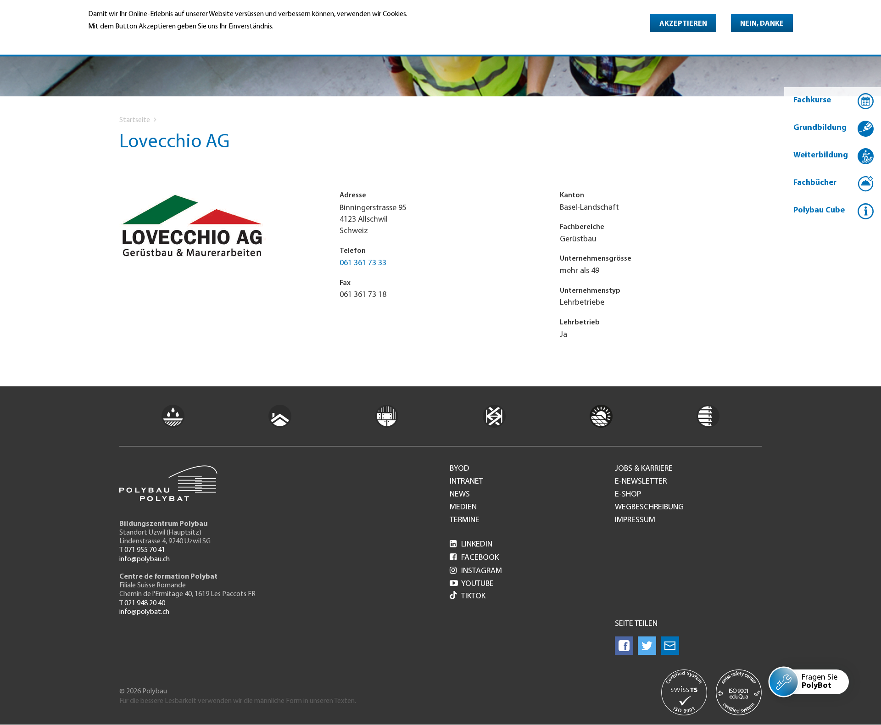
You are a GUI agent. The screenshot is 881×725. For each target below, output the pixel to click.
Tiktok (473, 596)
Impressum (635, 520)
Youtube (472, 584)
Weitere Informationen (127, 39)
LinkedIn (471, 545)
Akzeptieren (683, 24)
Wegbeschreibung (649, 507)
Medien (463, 507)
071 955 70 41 (144, 550)
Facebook (474, 558)
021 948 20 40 (144, 603)
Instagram (476, 571)
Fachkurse (812, 100)
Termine (465, 520)
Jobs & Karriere (644, 469)
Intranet (466, 482)
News (460, 495)
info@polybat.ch (144, 612)
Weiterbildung (820, 155)
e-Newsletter (641, 482)
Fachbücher (814, 183)
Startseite (134, 120)
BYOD (459, 469)
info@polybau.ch (144, 559)
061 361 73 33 (363, 263)
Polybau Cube (819, 210)
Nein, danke (762, 24)
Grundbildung (820, 128)
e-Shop (628, 495)
